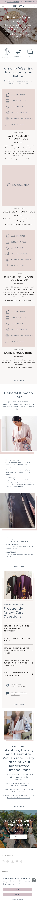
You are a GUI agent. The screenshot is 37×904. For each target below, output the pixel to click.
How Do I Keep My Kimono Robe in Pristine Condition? (16, 628)
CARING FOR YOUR (19, 133)
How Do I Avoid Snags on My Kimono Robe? (16, 674)
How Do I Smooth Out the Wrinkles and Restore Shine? (16, 650)
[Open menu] (4, 6)
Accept (17, 889)
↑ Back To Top (18, 380)
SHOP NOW (18, 836)
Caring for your (19, 208)
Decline (17, 894)
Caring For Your (19, 274)
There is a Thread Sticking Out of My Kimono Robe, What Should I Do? (17, 663)
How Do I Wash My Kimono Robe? (17, 639)
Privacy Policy (8, 884)
